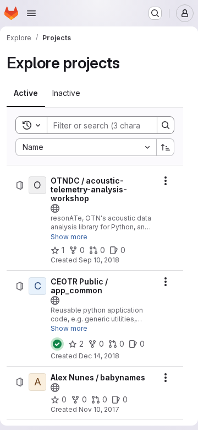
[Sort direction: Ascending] (165, 147)
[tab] (26, 93)
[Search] (165, 125)
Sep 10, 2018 (99, 260)
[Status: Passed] (57, 344)
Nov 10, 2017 (99, 409)
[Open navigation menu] (31, 13)
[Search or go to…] (155, 13)
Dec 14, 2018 (99, 356)
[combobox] (85, 147)
